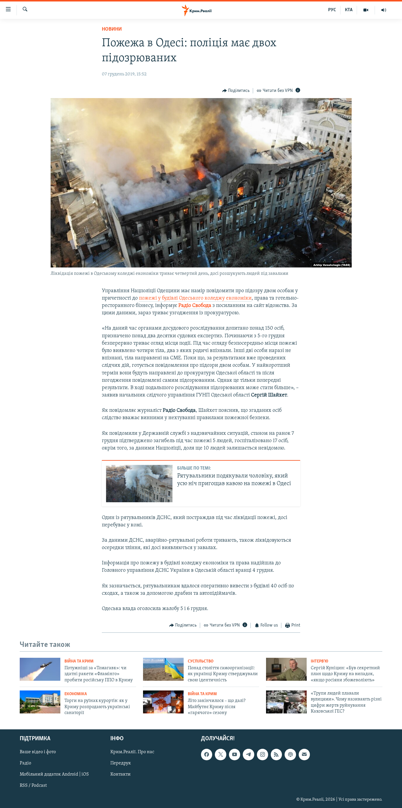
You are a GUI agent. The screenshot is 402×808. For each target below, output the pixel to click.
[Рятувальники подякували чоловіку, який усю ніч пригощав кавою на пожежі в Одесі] (139, 483)
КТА (349, 10)
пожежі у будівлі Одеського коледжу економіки (195, 298)
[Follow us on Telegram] (248, 754)
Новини (112, 29)
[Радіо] (384, 10)
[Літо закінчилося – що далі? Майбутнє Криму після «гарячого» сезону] (163, 701)
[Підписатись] (304, 754)
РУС (332, 10)
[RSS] (276, 754)
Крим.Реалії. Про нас (132, 752)
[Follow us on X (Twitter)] (220, 754)
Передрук (120, 763)
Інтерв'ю (319, 661)
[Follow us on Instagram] (262, 754)
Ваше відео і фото (38, 752)
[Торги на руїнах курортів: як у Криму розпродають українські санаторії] (40, 701)
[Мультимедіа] (366, 10)
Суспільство (200, 661)
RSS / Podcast (33, 786)
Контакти (120, 774)
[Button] (236, 91)
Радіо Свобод (193, 305)
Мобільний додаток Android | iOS (54, 774)
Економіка (75, 694)
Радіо (25, 763)
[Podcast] (290, 754)
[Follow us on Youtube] (234, 754)
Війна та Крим (79, 661)
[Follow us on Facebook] (206, 754)
